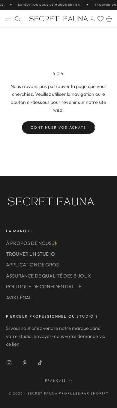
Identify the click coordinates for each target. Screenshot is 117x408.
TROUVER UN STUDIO (30, 254)
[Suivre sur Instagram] (9, 363)
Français (55, 380)
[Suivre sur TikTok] (40, 363)
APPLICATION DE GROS (32, 265)
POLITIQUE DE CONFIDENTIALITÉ (43, 286)
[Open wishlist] (100, 19)
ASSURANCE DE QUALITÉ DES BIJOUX (48, 276)
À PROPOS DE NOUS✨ (32, 243)
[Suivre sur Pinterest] (25, 363)
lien (16, 344)
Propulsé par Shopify (84, 393)
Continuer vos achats (58, 127)
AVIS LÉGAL (19, 298)
